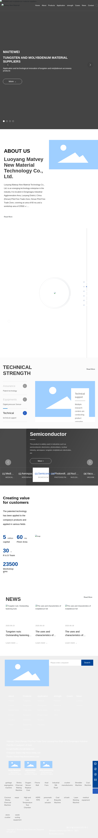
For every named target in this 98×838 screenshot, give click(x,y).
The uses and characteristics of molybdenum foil (44, 635)
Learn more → (12, 643)
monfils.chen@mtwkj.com (23, 749)
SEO (76, 831)
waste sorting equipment (17, 817)
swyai (17, 797)
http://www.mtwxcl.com (30, 757)
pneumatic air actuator (48, 800)
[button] (4, 121)
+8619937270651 (14, 774)
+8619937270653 (46, 774)
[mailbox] (95, 779)
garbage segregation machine (8, 785)
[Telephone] (95, 774)
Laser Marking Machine (76, 800)
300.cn (70, 831)
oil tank (66, 797)
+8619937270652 (30, 774)
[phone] (95, 769)
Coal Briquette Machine (57, 800)
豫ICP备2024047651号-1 (77, 828)
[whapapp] (95, 763)
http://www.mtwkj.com (31, 753)
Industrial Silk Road (55, 785)
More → (12, 81)
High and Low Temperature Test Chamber (27, 802)
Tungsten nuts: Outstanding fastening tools (17, 635)
